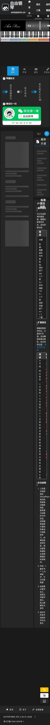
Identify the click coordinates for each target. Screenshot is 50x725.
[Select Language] (44, 689)
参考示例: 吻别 (41, 347)
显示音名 (25, 92)
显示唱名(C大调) (40, 92)
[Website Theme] (44, 695)
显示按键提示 (11, 92)
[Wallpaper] (44, 701)
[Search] (46, 133)
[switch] (20, 91)
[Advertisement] (25, 661)
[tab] (13, 71)
